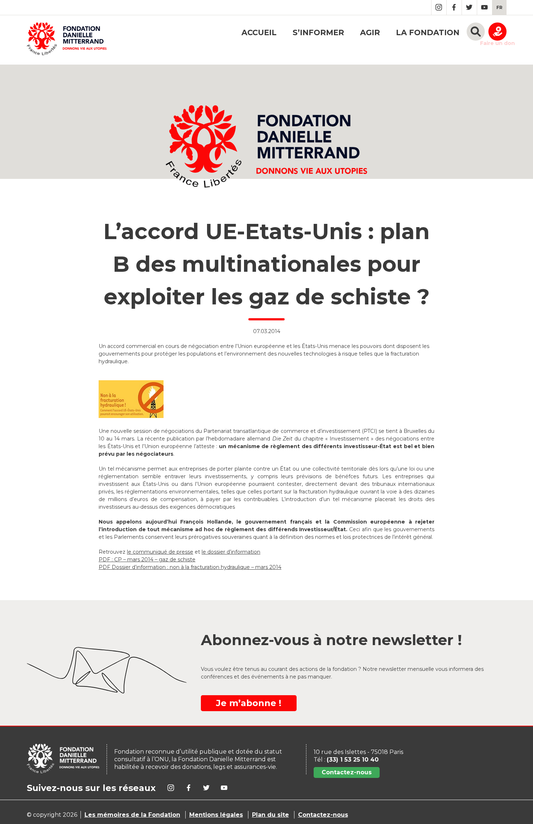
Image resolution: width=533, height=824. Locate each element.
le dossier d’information (231, 552)
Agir (370, 32)
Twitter (469, 7)
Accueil (259, 32)
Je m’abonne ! (248, 703)
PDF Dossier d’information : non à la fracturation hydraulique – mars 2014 (190, 567)
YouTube (484, 7)
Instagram (438, 7)
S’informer (318, 32)
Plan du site (270, 814)
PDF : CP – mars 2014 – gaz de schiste (147, 559)
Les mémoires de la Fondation (132, 814)
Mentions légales (216, 814)
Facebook (454, 7)
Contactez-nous (347, 772)
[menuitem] (499, 7)
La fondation (427, 32)
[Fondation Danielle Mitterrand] (67, 39)
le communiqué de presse (160, 552)
